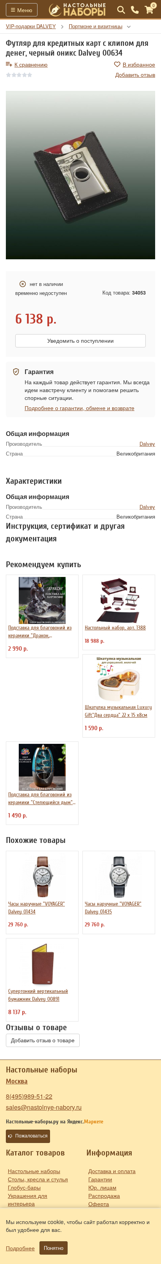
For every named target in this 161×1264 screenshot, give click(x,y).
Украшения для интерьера (27, 1199)
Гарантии (100, 1179)
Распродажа (104, 1195)
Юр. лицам (102, 1187)
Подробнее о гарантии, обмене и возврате (79, 408)
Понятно (53, 1247)
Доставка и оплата (112, 1171)
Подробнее (20, 1248)
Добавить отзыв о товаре (43, 1040)
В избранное (139, 64)
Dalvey (147, 443)
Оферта (98, 1204)
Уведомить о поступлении (80, 341)
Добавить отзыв (135, 74)
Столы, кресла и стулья (38, 1179)
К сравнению (31, 64)
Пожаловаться (31, 1136)
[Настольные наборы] (77, 9)
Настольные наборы (34, 1171)
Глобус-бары (24, 1187)
